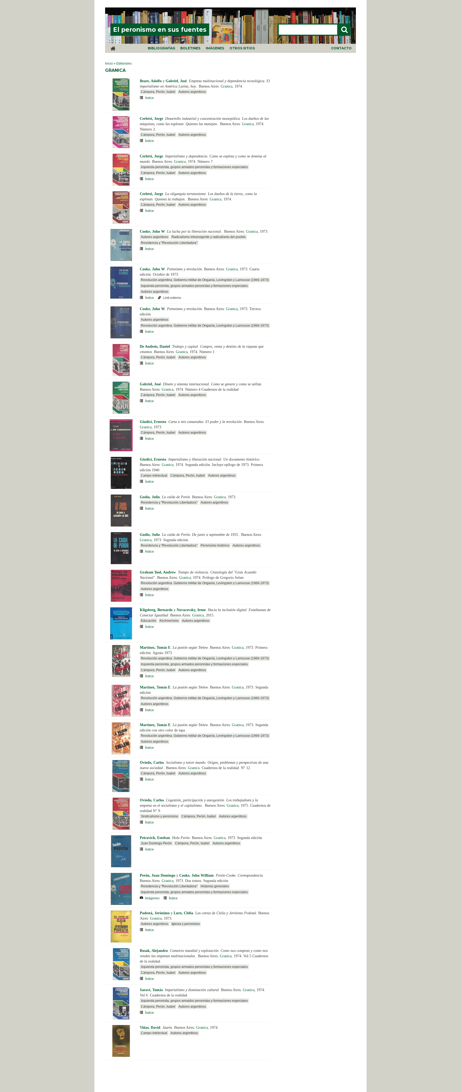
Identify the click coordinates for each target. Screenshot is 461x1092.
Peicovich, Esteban (155, 838)
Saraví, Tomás (151, 990)
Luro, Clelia (183, 913)
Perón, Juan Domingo (157, 875)
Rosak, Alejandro (154, 951)
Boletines (190, 48)
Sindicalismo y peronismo (159, 816)
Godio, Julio (150, 497)
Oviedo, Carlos (152, 763)
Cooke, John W (152, 232)
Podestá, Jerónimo (155, 913)
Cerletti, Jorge (151, 119)
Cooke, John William (196, 875)
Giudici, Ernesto (153, 422)
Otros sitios (242, 48)
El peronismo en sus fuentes (159, 29)
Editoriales (124, 63)
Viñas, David (150, 1028)
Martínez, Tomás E (155, 648)
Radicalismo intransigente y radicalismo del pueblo (209, 237)
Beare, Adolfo (151, 81)
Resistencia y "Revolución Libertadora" (169, 243)
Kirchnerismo (169, 621)
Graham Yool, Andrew (158, 572)
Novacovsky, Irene (191, 610)
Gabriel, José (176, 81)
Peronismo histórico (215, 545)
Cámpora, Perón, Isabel (158, 92)
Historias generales (215, 886)
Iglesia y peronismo (186, 924)
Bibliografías (161, 48)
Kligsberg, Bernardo (156, 610)
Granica (226, 86)
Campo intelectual (154, 475)
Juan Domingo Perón (156, 843)
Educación (148, 621)
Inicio (109, 63)
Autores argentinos (192, 92)
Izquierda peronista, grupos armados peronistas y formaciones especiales (194, 167)
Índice (149, 98)
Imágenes (215, 48)
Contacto (341, 48)
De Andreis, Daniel (155, 347)
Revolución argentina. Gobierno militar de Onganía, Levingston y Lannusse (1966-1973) (205, 280)
